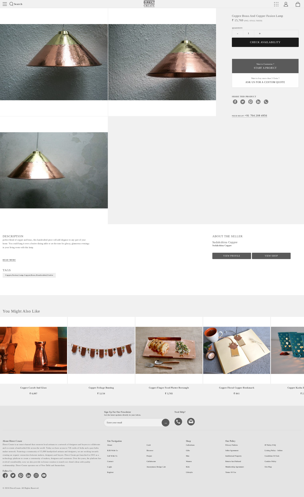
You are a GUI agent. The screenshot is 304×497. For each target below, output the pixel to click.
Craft (149, 445)
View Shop (271, 256)
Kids (188, 467)
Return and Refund (233, 461)
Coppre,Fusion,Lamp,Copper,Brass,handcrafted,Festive (29, 275)
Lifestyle (189, 472)
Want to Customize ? (265, 66)
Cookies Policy (270, 461)
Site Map (268, 467)
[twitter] (243, 101)
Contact (110, 461)
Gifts (188, 450)
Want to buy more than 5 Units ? (265, 80)
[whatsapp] (266, 101)
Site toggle (5, 4)
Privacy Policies (231, 445)
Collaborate (151, 461)
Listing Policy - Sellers (274, 450)
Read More (9, 260)
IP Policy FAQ (270, 445)
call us (179, 421)
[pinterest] (250, 101)
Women (189, 461)
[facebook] (235, 101)
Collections (190, 445)
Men (187, 456)
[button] (299, 356)
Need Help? (249, 115)
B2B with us (112, 450)
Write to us (191, 421)
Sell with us (112, 456)
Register (110, 472)
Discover (150, 450)
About (109, 445)
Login (109, 467)
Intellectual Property (233, 456)
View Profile (231, 256)
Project (149, 456)
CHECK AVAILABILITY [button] (265, 42)
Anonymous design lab (156, 467)
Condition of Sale (272, 456)
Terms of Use (230, 472)
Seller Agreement (232, 450)
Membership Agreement (234, 467)
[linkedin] (258, 101)
